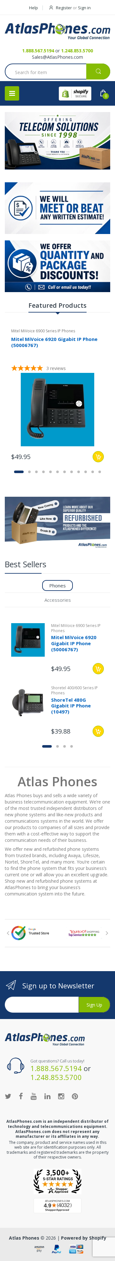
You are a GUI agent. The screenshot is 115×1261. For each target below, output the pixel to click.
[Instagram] (61, 1095)
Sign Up (94, 1005)
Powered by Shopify (83, 1238)
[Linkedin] (47, 1095)
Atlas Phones (24, 1238)
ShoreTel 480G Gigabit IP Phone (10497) (71, 706)
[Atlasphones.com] (57, 1181)
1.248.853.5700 (77, 51)
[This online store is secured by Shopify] (75, 94)
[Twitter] (8, 1095)
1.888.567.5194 (38, 51)
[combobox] (57, 72)
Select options (98, 456)
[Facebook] (21, 1095)
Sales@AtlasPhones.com (57, 57)
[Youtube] (34, 1095)
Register (64, 8)
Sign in (84, 8)
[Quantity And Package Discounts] (57, 266)
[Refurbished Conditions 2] (57, 523)
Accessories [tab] (57, 600)
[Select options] (98, 668)
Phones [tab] (57, 585)
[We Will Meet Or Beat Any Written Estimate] (57, 208)
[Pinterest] (75, 1095)
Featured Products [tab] (57, 306)
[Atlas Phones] (57, 31)
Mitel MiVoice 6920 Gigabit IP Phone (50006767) (54, 342)
